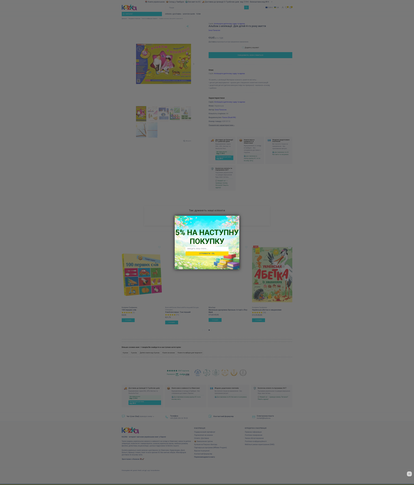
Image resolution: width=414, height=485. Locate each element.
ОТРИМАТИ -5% (207, 254)
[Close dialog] (236, 219)
